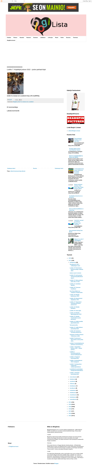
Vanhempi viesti (59, 168)
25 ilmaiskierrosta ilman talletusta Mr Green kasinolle (79, 171)
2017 (70, 411)
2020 (70, 404)
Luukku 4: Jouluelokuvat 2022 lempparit (76, 361)
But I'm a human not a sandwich (25, 101)
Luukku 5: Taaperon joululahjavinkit (75, 357)
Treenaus (75, 37)
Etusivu (35, 168)
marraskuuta (73, 377)
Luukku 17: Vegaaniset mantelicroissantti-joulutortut (76, 303)
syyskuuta (73, 381)
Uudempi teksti (11, 168)
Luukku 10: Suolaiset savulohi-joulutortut (75, 331)
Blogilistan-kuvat (13, 446)
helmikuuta (73, 397)
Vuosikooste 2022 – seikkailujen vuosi (75, 265)
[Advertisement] (35, 54)
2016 (70, 413)
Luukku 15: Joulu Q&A (75, 310)
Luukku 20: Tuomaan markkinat (75, 288)
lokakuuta (72, 379)
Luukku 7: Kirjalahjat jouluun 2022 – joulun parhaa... (76, 348)
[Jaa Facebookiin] (19, 99)
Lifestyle (50, 37)
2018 (70, 409)
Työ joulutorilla (74, 325)
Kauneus (35, 37)
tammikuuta (73, 399)
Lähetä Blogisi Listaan (74, 130)
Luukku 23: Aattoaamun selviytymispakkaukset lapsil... (76, 276)
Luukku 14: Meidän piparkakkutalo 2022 (76, 313)
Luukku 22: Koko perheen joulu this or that (76, 280)
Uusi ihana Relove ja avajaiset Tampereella (76, 291)
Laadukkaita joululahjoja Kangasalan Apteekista (76, 369)
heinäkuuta (73, 386)
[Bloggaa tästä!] (17, 99)
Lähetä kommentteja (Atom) (17, 171)
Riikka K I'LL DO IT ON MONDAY (79, 239)
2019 (70, 406)
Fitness (15, 37)
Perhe (62, 37)
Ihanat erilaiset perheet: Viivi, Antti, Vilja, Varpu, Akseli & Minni (78, 186)
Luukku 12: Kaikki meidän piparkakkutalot (76, 322)
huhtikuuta (73, 392)
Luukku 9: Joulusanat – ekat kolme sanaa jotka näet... (76, 339)
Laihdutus (42, 37)
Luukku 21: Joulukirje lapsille (75, 284)
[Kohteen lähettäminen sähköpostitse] (15, 99)
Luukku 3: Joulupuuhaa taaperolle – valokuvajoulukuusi (76, 365)
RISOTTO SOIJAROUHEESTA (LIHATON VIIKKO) (76, 156)
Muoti (56, 37)
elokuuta (72, 383)
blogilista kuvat (11, 40)
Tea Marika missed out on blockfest (76, 196)
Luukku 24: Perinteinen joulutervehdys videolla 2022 (76, 269)
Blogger (56, 463)
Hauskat (22, 37)
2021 (70, 402)
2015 (70, 415)
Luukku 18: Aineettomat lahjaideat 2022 (76, 299)
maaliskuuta (73, 394)
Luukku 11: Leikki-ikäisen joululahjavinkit (76, 328)
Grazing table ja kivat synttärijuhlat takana (74, 149)
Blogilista (15, 101)
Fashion (9, 37)
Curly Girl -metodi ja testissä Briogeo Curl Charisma (78, 222)
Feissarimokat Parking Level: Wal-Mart (78, 140)
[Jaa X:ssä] (18, 99)
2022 (70, 260)
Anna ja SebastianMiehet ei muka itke (76, 209)
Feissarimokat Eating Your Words (76, 231)
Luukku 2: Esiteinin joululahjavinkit (74, 373)
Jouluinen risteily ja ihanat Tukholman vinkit (76, 335)
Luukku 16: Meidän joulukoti (74, 307)
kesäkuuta (73, 388)
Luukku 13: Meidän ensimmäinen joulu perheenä (75, 318)
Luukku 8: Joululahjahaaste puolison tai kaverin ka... (77, 343)
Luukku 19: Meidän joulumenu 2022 (74, 295)
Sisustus (68, 37)
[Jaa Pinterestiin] (21, 99)
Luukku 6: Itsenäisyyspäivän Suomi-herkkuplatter (76, 353)
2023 (70, 258)
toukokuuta (73, 390)
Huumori (28, 37)
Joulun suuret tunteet (75, 273)
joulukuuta (73, 262)
